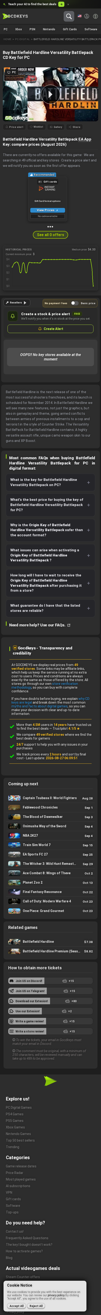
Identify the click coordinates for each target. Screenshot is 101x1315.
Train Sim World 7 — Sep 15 (50, 845)
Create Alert (53, 329)
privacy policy (56, 1295)
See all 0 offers (50, 235)
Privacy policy (15, 1312)
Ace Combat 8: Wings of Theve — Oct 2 (50, 873)
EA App (84, 139)
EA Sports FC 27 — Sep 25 (50, 854)
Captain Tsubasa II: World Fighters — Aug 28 (50, 798)
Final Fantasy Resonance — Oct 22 (50, 892)
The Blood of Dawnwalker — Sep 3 (50, 816)
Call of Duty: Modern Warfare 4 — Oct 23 (50, 901)
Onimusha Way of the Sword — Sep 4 (50, 826)
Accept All (16, 1306)
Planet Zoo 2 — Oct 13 (50, 882)
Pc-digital (22, 39)
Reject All (36, 1306)
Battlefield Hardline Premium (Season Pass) (50, 951)
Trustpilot (66, 728)
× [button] (68, 4)
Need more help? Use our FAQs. (37, 625)
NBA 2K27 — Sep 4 (50, 835)
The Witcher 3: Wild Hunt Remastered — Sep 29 (50, 863)
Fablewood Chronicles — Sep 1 (50, 807)
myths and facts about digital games (40, 706)
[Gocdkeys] (15, 16)
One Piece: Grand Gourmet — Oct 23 (50, 911)
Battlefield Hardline (50, 941)
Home (7, 39)
